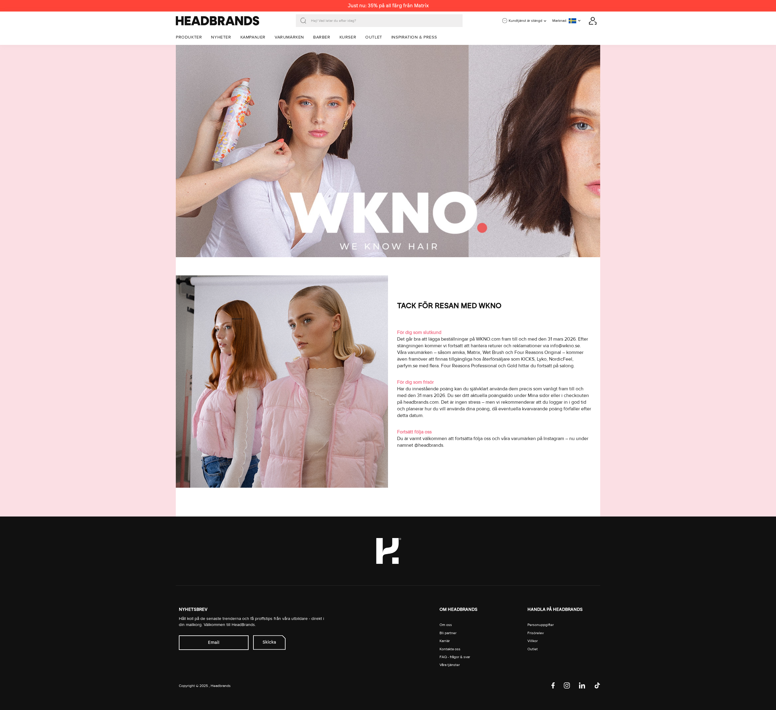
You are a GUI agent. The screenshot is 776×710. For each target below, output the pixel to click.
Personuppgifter (540, 625)
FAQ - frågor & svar (455, 657)
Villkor (532, 641)
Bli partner (448, 633)
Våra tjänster (450, 665)
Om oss (446, 625)
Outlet (532, 649)
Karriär (445, 641)
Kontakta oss (450, 649)
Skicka (269, 642)
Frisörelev (535, 633)
